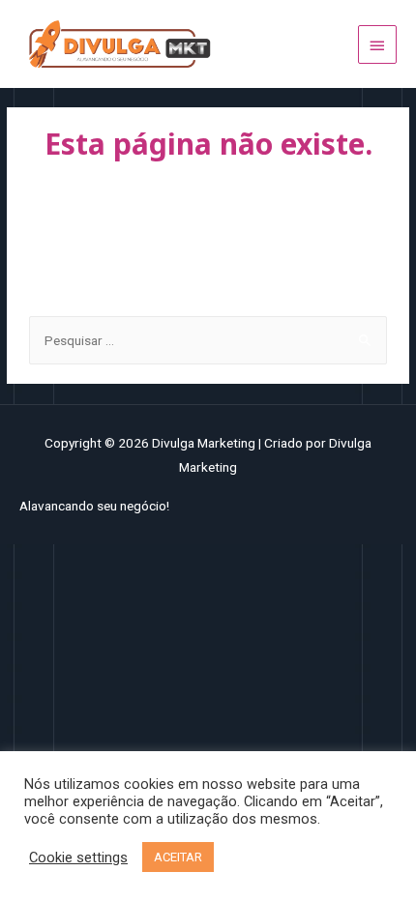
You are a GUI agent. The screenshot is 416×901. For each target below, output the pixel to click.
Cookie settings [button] (78, 857)
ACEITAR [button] (178, 857)
